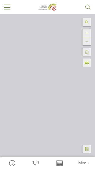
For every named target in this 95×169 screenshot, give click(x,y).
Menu (83, 162)
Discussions (36, 163)
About (12, 163)
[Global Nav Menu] (7, 7)
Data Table (59, 163)
